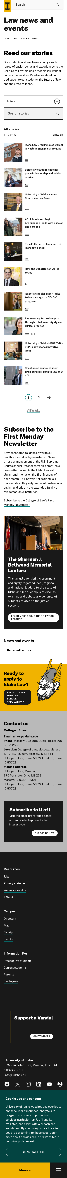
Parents (9, 974)
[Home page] (7, 6)
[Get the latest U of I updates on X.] (17, 1084)
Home (6, 38)
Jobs (6, 876)
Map (6, 925)
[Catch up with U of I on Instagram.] (28, 1084)
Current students (15, 967)
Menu (23, 1170)
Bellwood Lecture (19, 650)
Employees (11, 981)
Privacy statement (16, 883)
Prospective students (17, 960)
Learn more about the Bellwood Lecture (32, 617)
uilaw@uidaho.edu (25, 736)
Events (8, 939)
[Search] (57, 5)
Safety (8, 932)
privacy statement (22, 1141)
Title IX (8, 897)
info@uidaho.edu (15, 1075)
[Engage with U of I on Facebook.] (7, 1084)
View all (57, 134)
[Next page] (49, 397)
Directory (10, 918)
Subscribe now (45, 833)
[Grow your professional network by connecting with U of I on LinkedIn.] (38, 1084)
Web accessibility (15, 890)
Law (15, 38)
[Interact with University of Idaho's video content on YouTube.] (49, 1084)
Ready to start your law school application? (17, 697)
